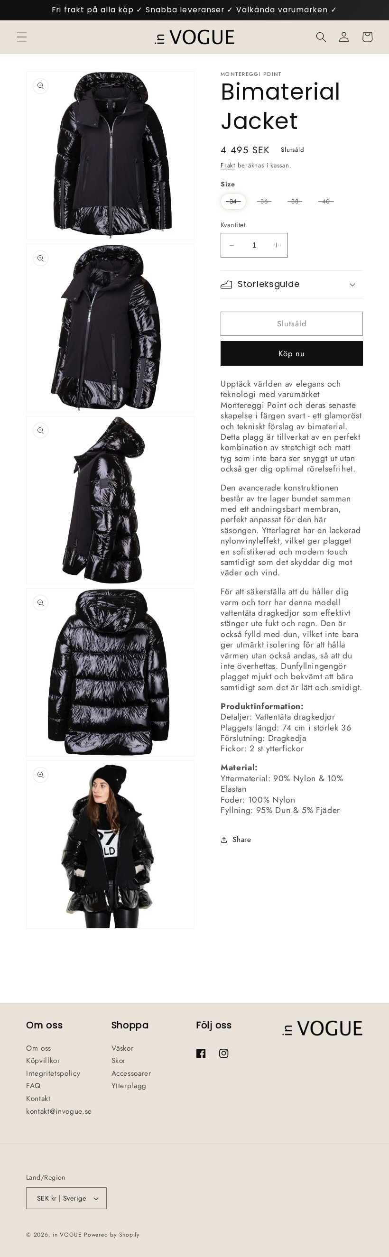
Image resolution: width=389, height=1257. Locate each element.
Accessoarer (131, 1073)
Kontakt (38, 1098)
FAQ (33, 1086)
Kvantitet (233, 225)
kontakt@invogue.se (59, 1111)
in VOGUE (67, 1234)
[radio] (233, 202)
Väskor (122, 1048)
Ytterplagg (129, 1086)
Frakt (228, 165)
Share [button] (241, 839)
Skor (118, 1060)
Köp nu (292, 353)
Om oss (38, 1048)
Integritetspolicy (53, 1073)
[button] (21, 37)
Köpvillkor (43, 1060)
